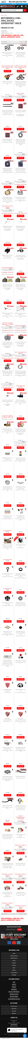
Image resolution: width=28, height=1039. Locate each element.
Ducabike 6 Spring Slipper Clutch (20, 863)
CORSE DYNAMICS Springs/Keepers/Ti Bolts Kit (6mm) (20, 719)
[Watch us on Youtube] (14, 942)
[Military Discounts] (14, 935)
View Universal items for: (12, 919)
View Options (7, 737)
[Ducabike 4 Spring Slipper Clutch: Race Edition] (20, 830)
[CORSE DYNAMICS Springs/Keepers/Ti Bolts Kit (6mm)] (20, 714)
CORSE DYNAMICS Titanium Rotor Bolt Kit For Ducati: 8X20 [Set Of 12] (7, 777)
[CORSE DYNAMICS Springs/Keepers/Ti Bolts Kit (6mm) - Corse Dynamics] (26, 712)
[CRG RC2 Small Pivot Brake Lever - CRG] (23, 770)
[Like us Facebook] (9, 942)
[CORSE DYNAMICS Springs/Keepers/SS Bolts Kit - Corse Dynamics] (13, 712)
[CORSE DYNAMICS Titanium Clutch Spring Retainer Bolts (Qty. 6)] (20, 743)
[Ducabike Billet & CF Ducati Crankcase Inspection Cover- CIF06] (20, 888)
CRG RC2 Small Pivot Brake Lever (20, 776)
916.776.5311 (14, 1024)
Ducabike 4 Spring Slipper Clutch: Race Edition (20, 835)
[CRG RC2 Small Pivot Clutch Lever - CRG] (10, 799)
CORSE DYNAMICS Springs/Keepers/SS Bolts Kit (7, 719)
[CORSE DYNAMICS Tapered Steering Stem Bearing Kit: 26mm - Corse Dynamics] (13, 741)
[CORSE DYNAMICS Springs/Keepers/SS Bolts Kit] (7, 714)
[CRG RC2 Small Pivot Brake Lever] (20, 771)
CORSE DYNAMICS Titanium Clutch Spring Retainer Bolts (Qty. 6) (20, 748)
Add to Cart (7, 766)
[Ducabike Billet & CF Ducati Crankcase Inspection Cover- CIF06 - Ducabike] (26, 886)
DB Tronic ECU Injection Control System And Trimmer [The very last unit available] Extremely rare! (20, 807)
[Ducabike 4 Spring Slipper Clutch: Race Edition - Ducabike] (26, 828)
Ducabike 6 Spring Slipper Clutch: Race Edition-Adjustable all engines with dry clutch (7, 894)
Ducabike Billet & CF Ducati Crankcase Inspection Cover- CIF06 (20, 893)
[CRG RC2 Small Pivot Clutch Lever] (7, 800)
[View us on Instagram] (19, 942)
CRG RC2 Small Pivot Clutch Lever (7, 805)
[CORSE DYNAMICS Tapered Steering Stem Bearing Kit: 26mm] (7, 743)
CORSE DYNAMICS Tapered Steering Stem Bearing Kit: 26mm (7, 748)
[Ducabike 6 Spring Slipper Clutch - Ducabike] (26, 857)
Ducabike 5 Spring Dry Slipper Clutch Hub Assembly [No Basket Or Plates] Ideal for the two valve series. (7, 865)
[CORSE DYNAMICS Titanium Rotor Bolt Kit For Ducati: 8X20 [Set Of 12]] (7, 772)
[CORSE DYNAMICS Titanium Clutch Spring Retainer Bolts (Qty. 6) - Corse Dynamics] (26, 741)
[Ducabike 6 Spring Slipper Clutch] (20, 859)
